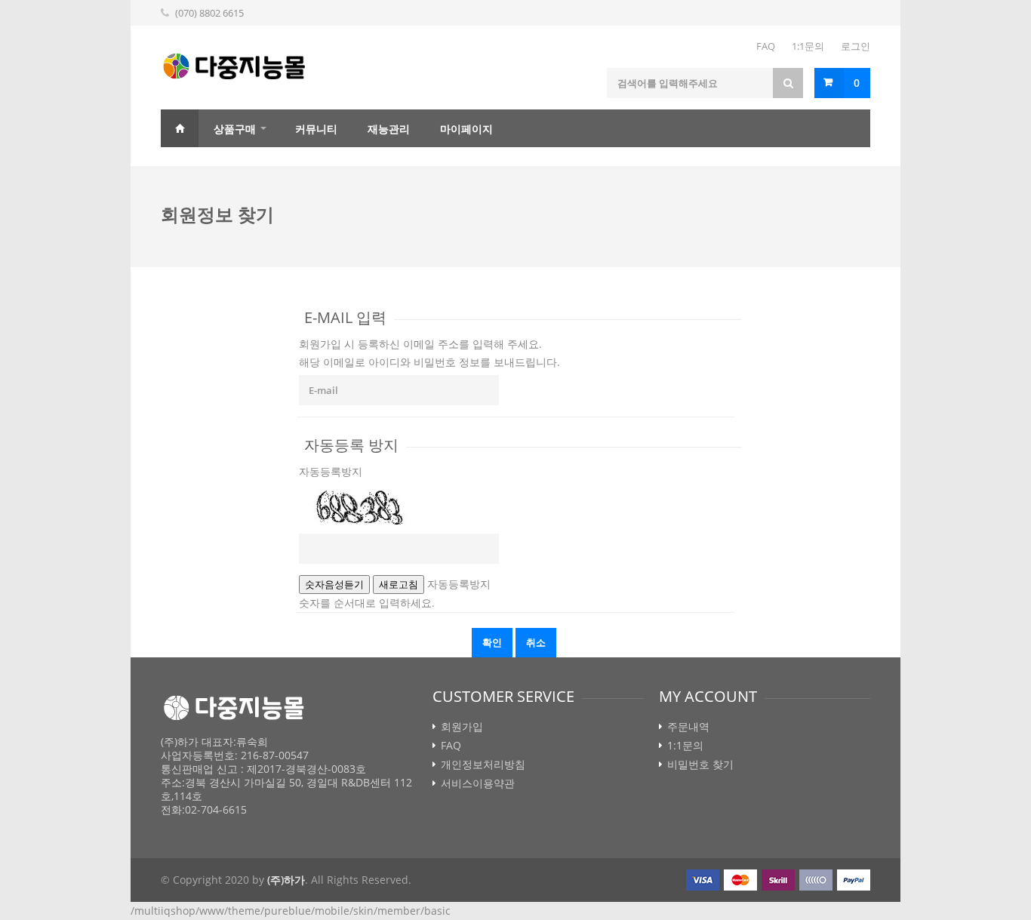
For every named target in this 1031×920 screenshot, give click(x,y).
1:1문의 (808, 46)
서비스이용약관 (478, 783)
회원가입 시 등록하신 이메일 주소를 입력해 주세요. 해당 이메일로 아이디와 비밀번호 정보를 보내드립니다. (429, 353)
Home (180, 128)
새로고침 (398, 584)
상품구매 (235, 129)
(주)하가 (286, 879)
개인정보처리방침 (483, 764)
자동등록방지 (330, 471)
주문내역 (688, 727)
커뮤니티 (316, 129)
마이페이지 (466, 129)
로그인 (855, 46)
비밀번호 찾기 (700, 764)
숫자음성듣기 (334, 584)
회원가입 (462, 727)
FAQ (765, 46)
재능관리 (389, 129)
